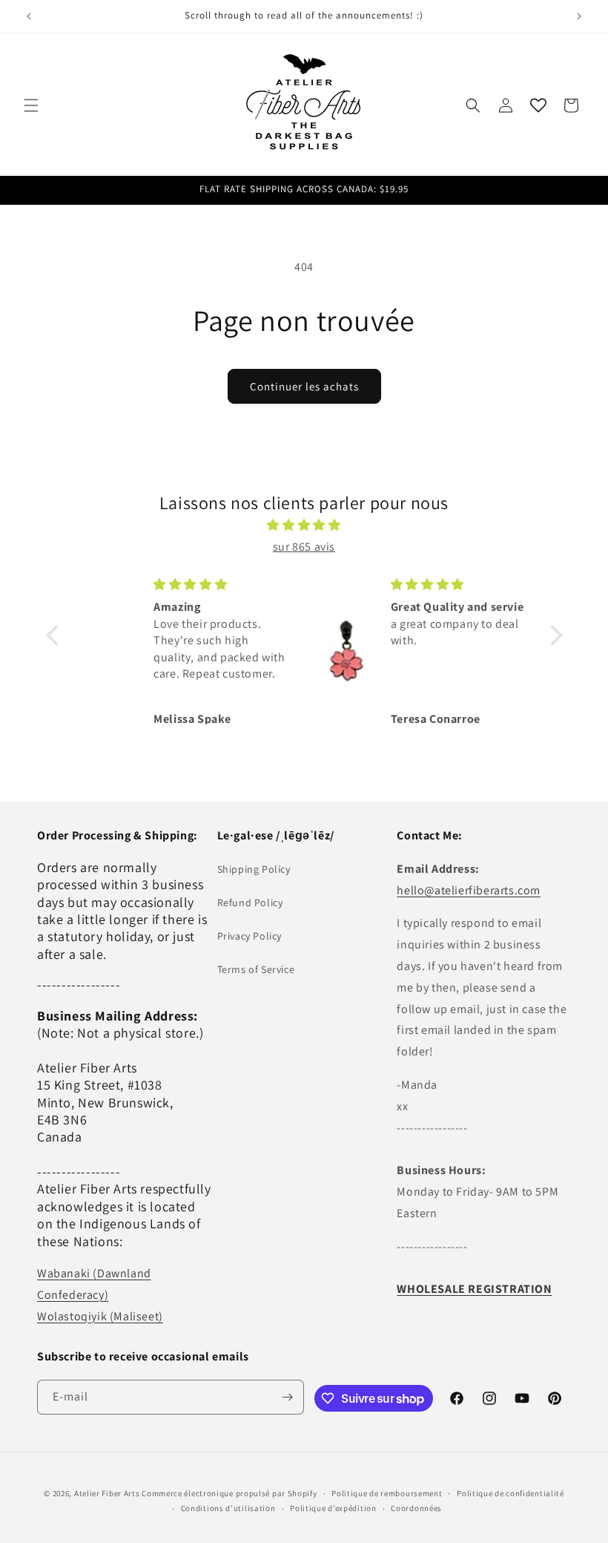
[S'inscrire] (287, 1397)
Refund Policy (250, 902)
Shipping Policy (254, 869)
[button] (31, 105)
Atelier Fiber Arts (107, 1493)
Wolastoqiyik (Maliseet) (100, 1316)
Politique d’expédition (333, 1508)
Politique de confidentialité (510, 1493)
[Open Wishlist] (538, 105)
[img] (304, 525)
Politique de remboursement (386, 1493)
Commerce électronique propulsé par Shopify (229, 1493)
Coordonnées (416, 1508)
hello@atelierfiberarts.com (469, 890)
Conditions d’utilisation (228, 1508)
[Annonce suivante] (579, 16)
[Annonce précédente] (29, 16)
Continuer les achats (304, 386)
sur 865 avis (304, 546)
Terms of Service (256, 969)
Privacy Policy (249, 936)
